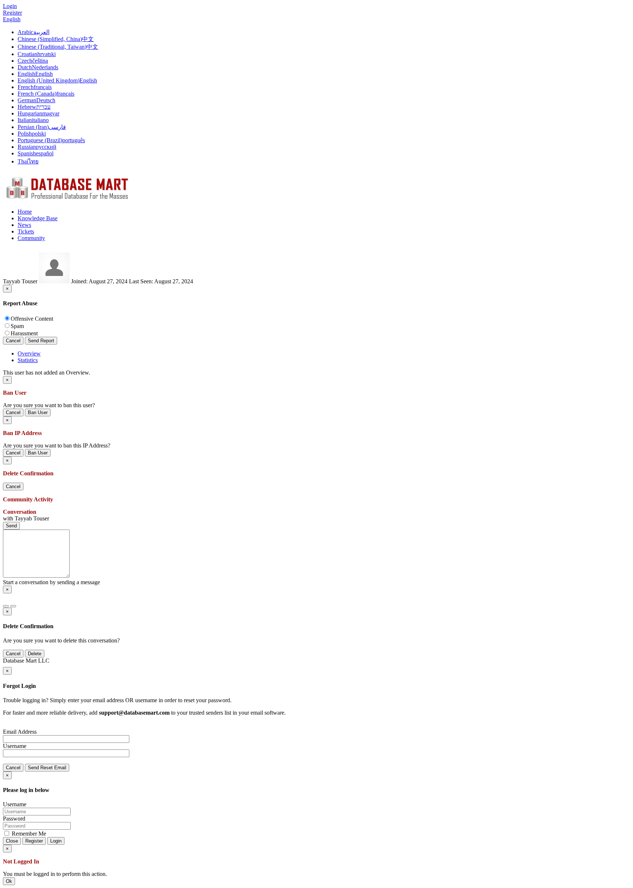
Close (12, 841)
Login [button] (10, 6)
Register (12, 13)
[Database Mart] (67, 199)
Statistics (28, 360)
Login (56, 841)
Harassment (24, 333)
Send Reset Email (47, 767)
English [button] (12, 19)
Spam (17, 326)
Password (14, 818)
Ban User (38, 412)
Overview (29, 353)
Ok (9, 881)
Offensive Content (32, 319)
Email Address (20, 732)
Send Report (41, 340)
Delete (34, 653)
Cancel (13, 340)
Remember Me (28, 833)
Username (14, 746)
